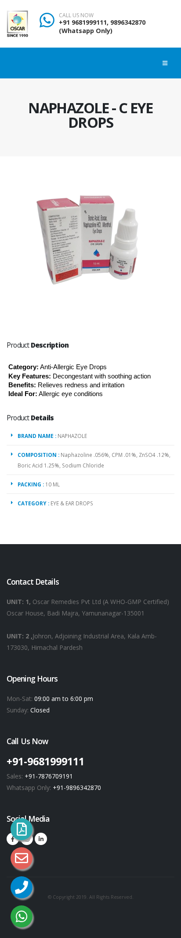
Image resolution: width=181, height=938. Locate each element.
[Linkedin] (41, 839)
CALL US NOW (76, 15)
